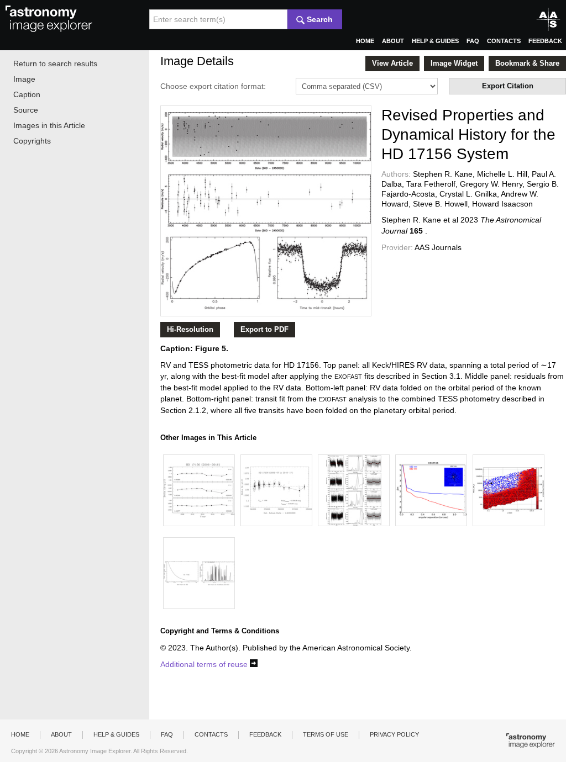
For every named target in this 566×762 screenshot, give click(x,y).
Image (24, 79)
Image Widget (454, 63)
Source (25, 109)
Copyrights (32, 140)
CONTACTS (504, 41)
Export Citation (507, 86)
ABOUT (393, 41)
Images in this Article (49, 125)
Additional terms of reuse (205, 664)
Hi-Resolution (190, 329)
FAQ (473, 41)
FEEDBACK (545, 41)
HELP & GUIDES (435, 41)
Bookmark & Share (527, 63)
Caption (26, 94)
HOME (365, 41)
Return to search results (55, 63)
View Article (392, 63)
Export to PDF (264, 329)
